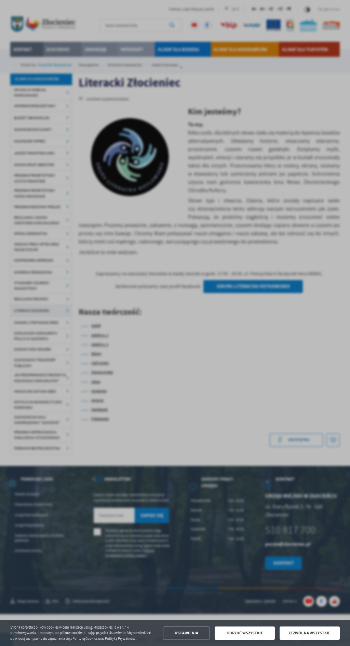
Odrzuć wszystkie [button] (245, 633)
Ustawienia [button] (186, 633)
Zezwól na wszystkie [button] (309, 633)
